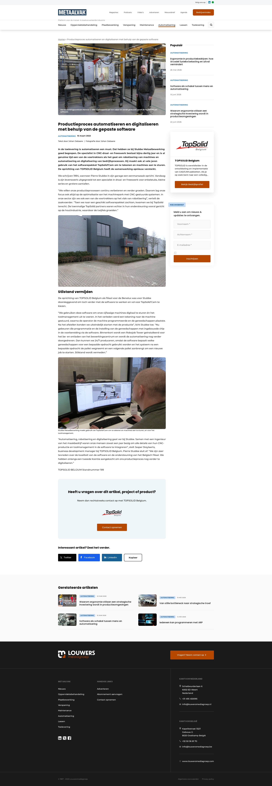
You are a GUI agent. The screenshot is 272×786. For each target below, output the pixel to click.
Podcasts (128, 12)
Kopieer (133, 557)
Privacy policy (208, 779)
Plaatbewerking (110, 25)
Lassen (183, 25)
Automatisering (166, 25)
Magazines (113, 12)
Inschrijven (192, 258)
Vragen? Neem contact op (190, 655)
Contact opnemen (106, 699)
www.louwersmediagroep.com (198, 761)
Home (61, 39)
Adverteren (154, 12)
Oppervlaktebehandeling (84, 25)
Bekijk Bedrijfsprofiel (192, 184)
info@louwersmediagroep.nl (196, 704)
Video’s (140, 12)
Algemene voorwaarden (188, 779)
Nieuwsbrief (170, 12)
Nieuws (62, 25)
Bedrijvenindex (203, 12)
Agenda (183, 12)
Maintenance (147, 25)
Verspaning (129, 25)
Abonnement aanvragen (109, 694)
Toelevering (198, 25)
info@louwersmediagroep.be (197, 746)
